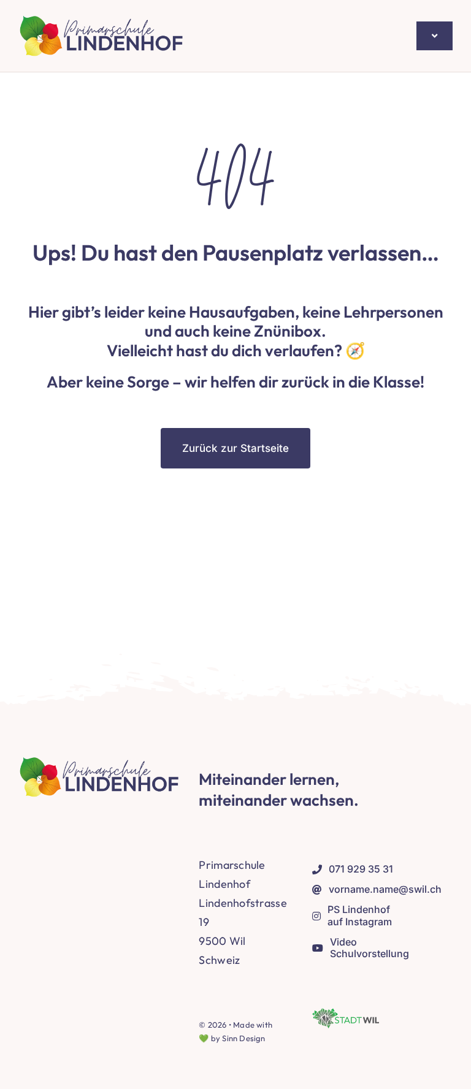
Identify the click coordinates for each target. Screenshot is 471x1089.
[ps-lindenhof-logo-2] (102, 20)
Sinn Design (243, 1038)
